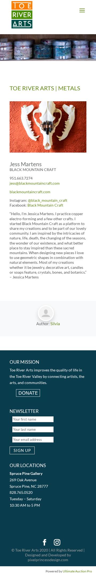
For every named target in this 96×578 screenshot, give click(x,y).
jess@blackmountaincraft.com (35, 183)
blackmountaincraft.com (30, 191)
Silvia (55, 323)
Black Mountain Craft (45, 205)
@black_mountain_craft (47, 200)
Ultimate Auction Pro (77, 571)
